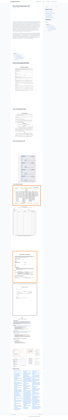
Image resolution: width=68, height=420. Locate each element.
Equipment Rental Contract (27, 402)
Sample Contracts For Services (50, 13)
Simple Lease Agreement (18, 400)
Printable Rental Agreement (27, 390)
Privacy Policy (48, 1)
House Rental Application (36, 382)
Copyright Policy (38, 1)
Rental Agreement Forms (36, 389)
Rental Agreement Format (27, 392)
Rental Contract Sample (26, 401)
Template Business (15, 1)
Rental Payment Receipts (27, 393)
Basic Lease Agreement (17, 405)
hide (17, 53)
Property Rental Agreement (27, 378)
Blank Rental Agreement (35, 379)
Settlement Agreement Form (36, 407)
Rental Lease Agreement (26, 391)
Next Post (40, 414)
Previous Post (13, 414)
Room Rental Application (18, 390)
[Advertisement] (19, 15)
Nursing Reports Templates (49, 17)
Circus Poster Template (48, 11)
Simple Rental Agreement (36, 388)
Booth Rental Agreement (18, 389)
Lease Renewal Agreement (36, 406)
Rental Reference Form (17, 382)
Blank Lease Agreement (35, 408)
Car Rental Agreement (35, 392)
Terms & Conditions (54, 1)
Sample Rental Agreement (27, 385)
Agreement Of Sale (35, 399)
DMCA (43, 1)
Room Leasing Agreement (36, 400)
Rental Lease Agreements (36, 383)
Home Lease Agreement (26, 399)
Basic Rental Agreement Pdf (27, 400)
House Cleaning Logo (48, 14)
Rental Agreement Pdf (35, 401)
